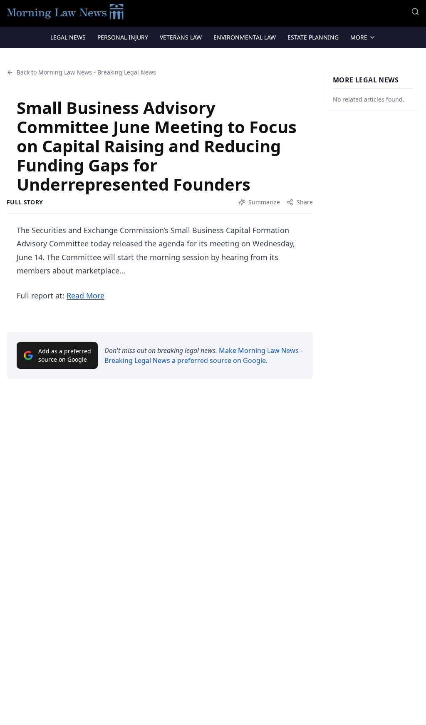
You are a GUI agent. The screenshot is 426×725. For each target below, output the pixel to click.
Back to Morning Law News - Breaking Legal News (86, 72)
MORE (358, 37)
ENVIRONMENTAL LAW (244, 37)
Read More (85, 295)
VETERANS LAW (181, 37)
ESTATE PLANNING (313, 37)
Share (305, 202)
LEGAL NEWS (68, 37)
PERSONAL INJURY (122, 37)
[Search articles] (415, 11)
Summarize (264, 202)
